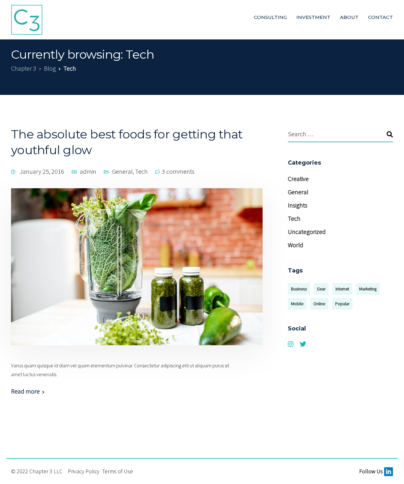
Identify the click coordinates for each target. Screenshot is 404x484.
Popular (342, 303)
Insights (297, 205)
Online (319, 303)
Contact (380, 17)
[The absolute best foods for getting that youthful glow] (137, 274)
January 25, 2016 (42, 171)
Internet (342, 289)
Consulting (270, 17)
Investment (313, 17)
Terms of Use (117, 471)
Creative (298, 179)
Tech (141, 171)
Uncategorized (307, 232)
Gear (321, 289)
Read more (25, 391)
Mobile (297, 303)
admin (88, 171)
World (295, 245)
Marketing (368, 289)
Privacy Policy (84, 471)
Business (299, 289)
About (349, 17)
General (122, 171)
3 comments (178, 171)
